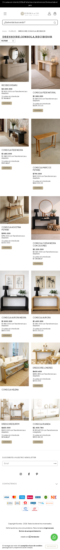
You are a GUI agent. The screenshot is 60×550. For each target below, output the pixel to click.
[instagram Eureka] (21, 474)
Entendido (51, 546)
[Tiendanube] (30, 537)
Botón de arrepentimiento (30, 531)
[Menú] (5, 14)
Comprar (6, 103)
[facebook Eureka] (29, 474)
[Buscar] (54, 22)
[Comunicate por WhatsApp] (54, 537)
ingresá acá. (49, 528)
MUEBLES (12, 31)
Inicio (4, 31)
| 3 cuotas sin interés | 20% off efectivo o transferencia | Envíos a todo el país (30, 3)
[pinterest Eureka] (37, 474)
